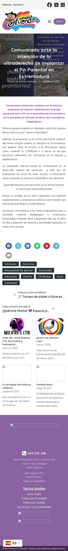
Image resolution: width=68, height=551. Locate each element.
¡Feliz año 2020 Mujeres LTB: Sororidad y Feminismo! (16, 341)
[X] (18, 246)
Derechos (28, 264)
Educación (11, 276)
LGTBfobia (44, 276)
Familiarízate (44, 384)
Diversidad (45, 270)
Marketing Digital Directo (53, 548)
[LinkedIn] (28, 246)
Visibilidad (11, 282)
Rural (60, 276)
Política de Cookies (34, 502)
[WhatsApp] (37, 246)
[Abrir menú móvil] (49, 21)
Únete (59, 21)
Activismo (10, 264)
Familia (27, 276)
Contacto (18, 4)
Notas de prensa (17, 81)
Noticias (6, 4)
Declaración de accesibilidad (34, 507)
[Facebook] (9, 246)
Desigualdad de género (19, 270)
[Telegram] (56, 246)
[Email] (9, 255)
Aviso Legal (34, 494)
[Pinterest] (46, 246)
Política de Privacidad (34, 498)
